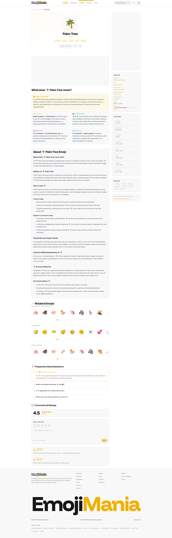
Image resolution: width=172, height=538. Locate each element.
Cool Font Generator (125, 528)
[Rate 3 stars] (42, 425)
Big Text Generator (95, 528)
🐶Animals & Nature (120, 80)
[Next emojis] (107, 315)
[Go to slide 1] (57, 320)
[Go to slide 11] (81, 320)
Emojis (66, 3)
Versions (89, 3)
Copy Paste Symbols (36, 528)
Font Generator (105, 528)
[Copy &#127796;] (135, 129)
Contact (123, 479)
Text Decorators (115, 528)
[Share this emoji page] (80, 46)
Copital (42, 531)
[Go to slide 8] (74, 320)
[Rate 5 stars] (49, 425)
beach (123, 184)
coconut (131, 186)
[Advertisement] (70, 71)
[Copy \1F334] (135, 136)
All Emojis (79, 476)
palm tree (117, 184)
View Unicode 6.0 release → (122, 199)
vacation (130, 184)
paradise (122, 189)
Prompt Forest (35, 531)
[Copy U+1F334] (135, 122)
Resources (102, 482)
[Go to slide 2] (60, 320)
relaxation (117, 186)
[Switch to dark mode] (139, 3)
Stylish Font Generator (49, 528)
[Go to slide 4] (64, 320)
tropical (124, 186)
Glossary (101, 479)
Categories (73, 3)
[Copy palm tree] (135, 171)
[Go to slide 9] (76, 320)
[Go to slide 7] (71, 320)
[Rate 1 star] (34, 425)
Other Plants (117, 85)
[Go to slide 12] (83, 320)
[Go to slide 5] (67, 320)
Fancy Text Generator (61, 528)
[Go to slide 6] (69, 320)
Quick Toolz (135, 528)
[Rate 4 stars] (45, 425)
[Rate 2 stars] (38, 425)
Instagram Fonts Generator (75, 528)
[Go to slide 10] (78, 320)
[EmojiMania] (52, 474)
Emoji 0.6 (116, 99)
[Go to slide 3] (62, 320)
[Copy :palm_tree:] (135, 143)
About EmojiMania (126, 476)
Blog (96, 3)
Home (34, 9)
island (116, 189)
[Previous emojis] (33, 315)
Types (78, 482)
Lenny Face (86, 528)
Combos (81, 3)
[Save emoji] (75, 46)
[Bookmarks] (134, 3)
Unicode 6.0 (117, 94)
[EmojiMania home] (39, 3)
